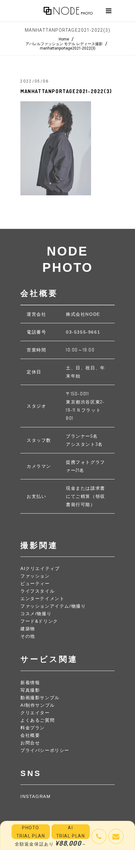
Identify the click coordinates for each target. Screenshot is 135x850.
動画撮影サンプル (40, 697)
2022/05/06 (34, 81)
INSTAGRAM (35, 796)
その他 (27, 636)
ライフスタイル (37, 591)
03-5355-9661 (83, 332)
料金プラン (32, 727)
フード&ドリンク (39, 621)
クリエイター (35, 712)
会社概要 (30, 735)
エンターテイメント (42, 598)
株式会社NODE (83, 314)
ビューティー (35, 583)
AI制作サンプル (37, 705)
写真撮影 (30, 690)
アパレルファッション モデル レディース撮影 (64, 44)
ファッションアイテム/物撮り (53, 606)
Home (64, 39)
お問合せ (30, 742)
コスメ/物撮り (35, 613)
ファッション (35, 575)
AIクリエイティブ (40, 568)
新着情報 (30, 682)
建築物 (27, 628)
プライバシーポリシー (44, 750)
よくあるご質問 (37, 720)
